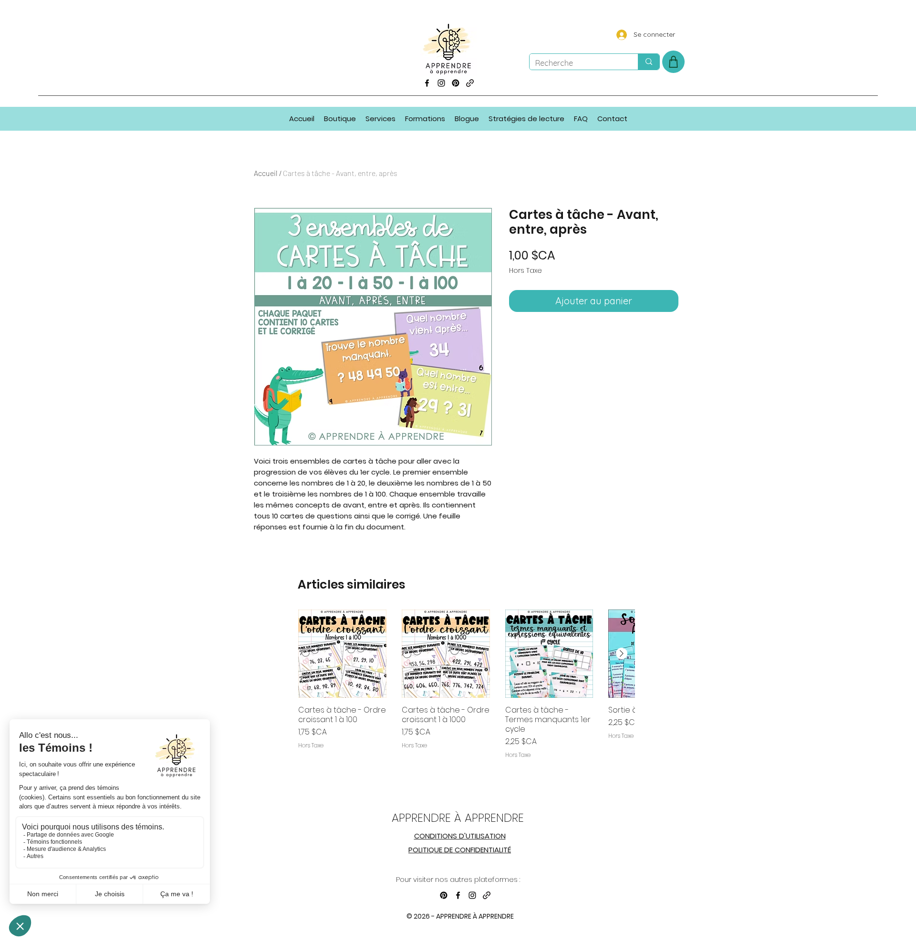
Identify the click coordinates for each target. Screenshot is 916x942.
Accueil (266, 172)
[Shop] (673, 62)
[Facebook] (427, 83)
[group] (466, 696)
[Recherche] (648, 62)
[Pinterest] (455, 83)
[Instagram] (441, 83)
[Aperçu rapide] (342, 654)
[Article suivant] (621, 653)
